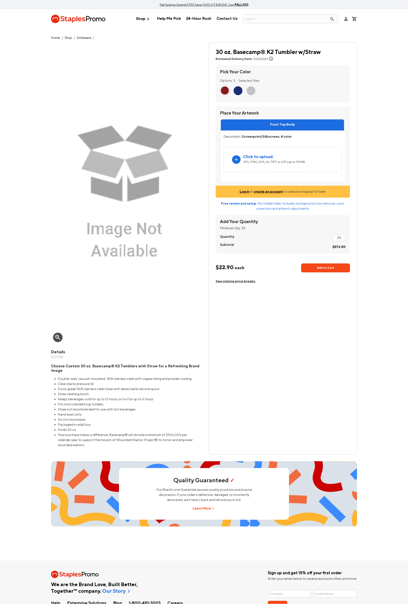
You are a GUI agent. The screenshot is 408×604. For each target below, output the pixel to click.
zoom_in (57, 337)
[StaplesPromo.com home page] (78, 19)
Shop (143, 19)
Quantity (227, 237)
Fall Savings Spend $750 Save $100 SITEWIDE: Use (204, 4)
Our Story (114, 591)
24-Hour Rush (198, 19)
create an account (268, 192)
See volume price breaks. (236, 281)
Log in (244, 192)
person (345, 18)
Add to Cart (325, 267)
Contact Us (227, 19)
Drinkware (84, 38)
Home (55, 38)
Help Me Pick (169, 19)
